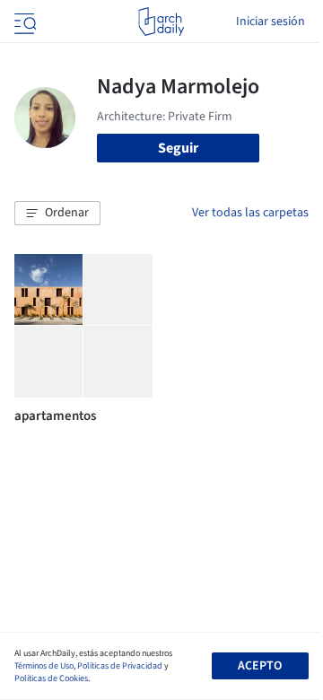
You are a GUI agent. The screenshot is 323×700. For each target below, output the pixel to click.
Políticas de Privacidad (119, 666)
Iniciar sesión (270, 21)
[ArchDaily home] (161, 21)
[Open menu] (23, 21)
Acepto (260, 666)
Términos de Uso (44, 666)
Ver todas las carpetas (250, 213)
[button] (57, 213)
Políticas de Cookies (51, 678)
